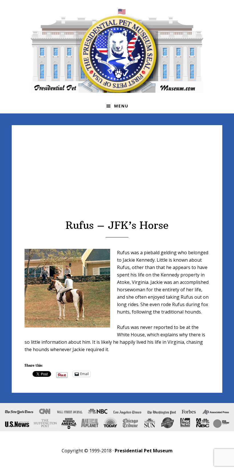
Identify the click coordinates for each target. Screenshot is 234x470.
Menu (121, 106)
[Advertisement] (117, 176)
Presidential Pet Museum (117, 50)
